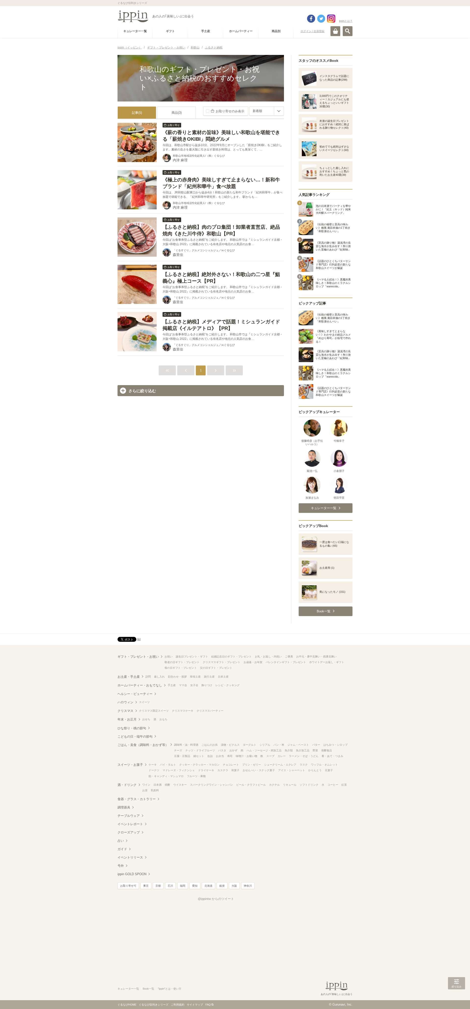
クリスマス (125, 711)
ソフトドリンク (309, 784)
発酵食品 (326, 750)
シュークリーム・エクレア (280, 764)
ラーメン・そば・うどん (303, 756)
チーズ (178, 750)
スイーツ (144, 702)
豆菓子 (329, 770)
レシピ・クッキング (227, 685)
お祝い (168, 656)
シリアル (264, 744)
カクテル (274, 784)
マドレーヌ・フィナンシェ (179, 770)
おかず (233, 750)
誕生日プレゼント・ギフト (192, 656)
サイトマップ (195, 1004)
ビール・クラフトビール (251, 784)
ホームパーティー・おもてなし (140, 685)
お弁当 (220, 756)
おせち (146, 719)
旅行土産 (209, 676)
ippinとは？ (345, 20)
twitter (321, 18)
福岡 (182, 885)
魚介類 (289, 750)
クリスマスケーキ (182, 710)
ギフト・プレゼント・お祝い (138, 656)
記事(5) (137, 112)
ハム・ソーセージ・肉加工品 (264, 750)
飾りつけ (206, 685)
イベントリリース (130, 857)
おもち (163, 719)
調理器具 (124, 807)
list (139, 639)
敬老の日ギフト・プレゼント (182, 662)
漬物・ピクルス (230, 744)
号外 (121, 866)
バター (316, 744)
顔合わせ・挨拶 (177, 676)
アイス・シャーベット (291, 770)
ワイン (146, 784)
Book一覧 (148, 988)
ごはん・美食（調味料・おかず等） (143, 745)
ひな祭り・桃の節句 (132, 728)
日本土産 (223, 676)
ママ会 (183, 685)
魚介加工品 (302, 750)
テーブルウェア (129, 816)
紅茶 (344, 784)
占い (121, 841)
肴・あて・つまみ (332, 756)
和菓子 (235, 770)
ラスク (304, 764)
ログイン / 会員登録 (312, 31)
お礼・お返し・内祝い (268, 656)
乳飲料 (155, 790)
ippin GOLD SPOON (132, 874)
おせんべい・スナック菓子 (259, 770)
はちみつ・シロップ (335, 744)
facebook (311, 18)
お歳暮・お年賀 (253, 662)
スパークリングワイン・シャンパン (211, 784)
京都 (158, 885)
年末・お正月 (127, 719)
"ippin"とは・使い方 (169, 988)
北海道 (208, 885)
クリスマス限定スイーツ (154, 710)
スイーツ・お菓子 (130, 765)
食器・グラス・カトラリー (137, 799)
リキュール (289, 784)
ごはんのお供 (209, 744)
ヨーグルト (249, 744)
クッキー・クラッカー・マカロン (199, 764)
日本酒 (157, 784)
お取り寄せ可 (128, 885)
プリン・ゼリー (251, 764)
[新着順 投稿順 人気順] (266, 111)
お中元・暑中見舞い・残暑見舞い (316, 656)
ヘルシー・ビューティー (135, 694)
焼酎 (167, 784)
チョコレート (231, 764)
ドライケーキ (206, 770)
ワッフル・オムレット (324, 764)
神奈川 (248, 885)
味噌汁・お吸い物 (246, 756)
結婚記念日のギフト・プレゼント (231, 656)
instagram (331, 18)
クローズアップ (129, 832)
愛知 (195, 885)
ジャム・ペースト (298, 744)
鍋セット (198, 756)
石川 (170, 885)
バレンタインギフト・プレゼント (286, 662)
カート (335, 31)
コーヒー (333, 784)
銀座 (222, 885)
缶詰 (210, 756)
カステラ (222, 770)
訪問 (148, 676)
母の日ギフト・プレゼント (180, 667)
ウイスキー (180, 784)
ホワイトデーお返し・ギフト (326, 662)
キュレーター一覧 (128, 988)
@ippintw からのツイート (216, 899)
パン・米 (278, 744)
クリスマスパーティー (210, 710)
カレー (282, 756)
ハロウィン (125, 702)
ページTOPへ (456, 998)
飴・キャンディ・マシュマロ (166, 776)
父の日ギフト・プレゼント (216, 667)
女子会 (194, 685)
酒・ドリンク (127, 785)
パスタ (222, 750)
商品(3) (177, 112)
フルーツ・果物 (196, 776)
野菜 (315, 750)
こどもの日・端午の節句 (135, 736)
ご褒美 (289, 656)
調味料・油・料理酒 (186, 744)
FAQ (208, 1004)
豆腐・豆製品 (182, 756)
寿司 (230, 756)
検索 (347, 31)
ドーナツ (154, 770)
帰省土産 (195, 676)
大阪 (234, 885)
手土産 (172, 685)
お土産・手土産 (129, 677)
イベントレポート (130, 824)
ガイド (122, 849)
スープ (270, 756)
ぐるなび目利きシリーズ (153, 1004)
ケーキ (153, 764)
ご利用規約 (177, 1004)
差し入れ (159, 676)
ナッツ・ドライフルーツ (200, 750)
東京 (146, 885)
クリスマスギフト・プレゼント (221, 662)
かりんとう (315, 770)
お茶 (145, 790)
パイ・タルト (168, 764)
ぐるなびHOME (127, 1004)
